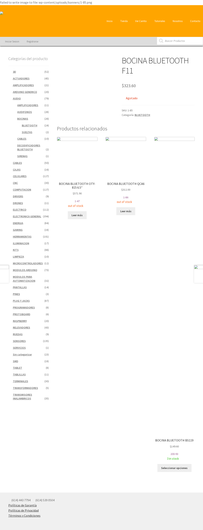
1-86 (126, 193)
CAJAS (17, 169)
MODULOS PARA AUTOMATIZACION (24, 279)
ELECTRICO (19, 209)
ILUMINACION (21, 243)
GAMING (18, 230)
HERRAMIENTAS (22, 236)
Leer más (77, 215)
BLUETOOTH (142, 115)
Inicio (109, 21)
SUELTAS (27, 132)
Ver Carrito (141, 21)
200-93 (174, 449)
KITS (16, 250)
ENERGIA (18, 223)
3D (14, 72)
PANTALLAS (20, 287)
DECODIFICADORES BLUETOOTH (28, 147)
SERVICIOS (19, 348)
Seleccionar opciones (174, 468)
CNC (15, 183)
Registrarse (32, 41)
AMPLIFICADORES (23, 85)
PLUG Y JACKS (21, 301)
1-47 (77, 195)
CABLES (21, 138)
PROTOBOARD (21, 314)
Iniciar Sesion (12, 41)
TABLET (17, 368)
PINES (16, 294)
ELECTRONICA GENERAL (27, 216)
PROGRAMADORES (24, 307)
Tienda (124, 21)
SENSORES (19, 341)
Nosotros (177, 21)
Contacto (195, 21)
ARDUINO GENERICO (25, 92)
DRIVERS (18, 196)
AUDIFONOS (24, 112)
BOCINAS (22, 118)
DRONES (18, 203)
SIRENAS (22, 156)
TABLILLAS (19, 374)
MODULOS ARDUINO (25, 270)
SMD (15, 361)
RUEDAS (18, 334)
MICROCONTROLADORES (28, 263)
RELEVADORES (21, 327)
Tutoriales (159, 21)
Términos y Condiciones (24, 516)
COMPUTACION (22, 189)
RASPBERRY (20, 321)
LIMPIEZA (18, 256)
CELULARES (20, 176)
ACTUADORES (21, 78)
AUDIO (17, 98)
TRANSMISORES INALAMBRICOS (22, 396)
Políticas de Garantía (22, 505)
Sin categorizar (22, 354)
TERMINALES (20, 381)
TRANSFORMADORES (25, 388)
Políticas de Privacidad (23, 510)
